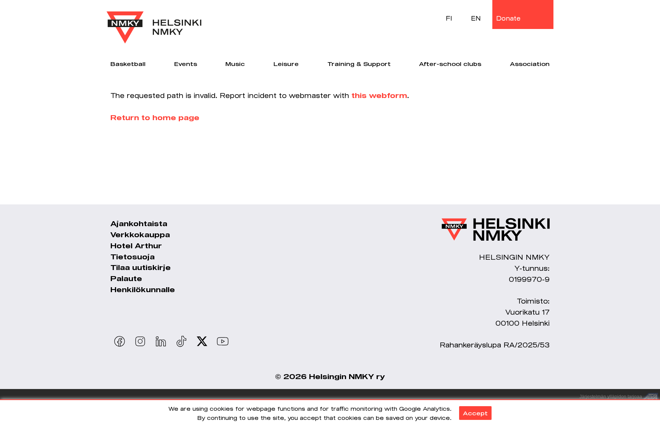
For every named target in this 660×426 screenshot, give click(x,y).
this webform (379, 95)
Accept (475, 413)
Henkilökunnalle (142, 289)
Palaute (126, 278)
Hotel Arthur (136, 245)
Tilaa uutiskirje (140, 267)
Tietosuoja (132, 256)
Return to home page (154, 117)
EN (476, 18)
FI (449, 18)
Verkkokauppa (140, 234)
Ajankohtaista (138, 223)
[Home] (154, 21)
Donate (508, 18)
